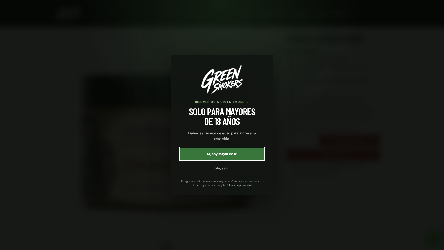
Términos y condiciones (205, 185)
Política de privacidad (239, 185)
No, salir (222, 168)
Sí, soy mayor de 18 (222, 154)
